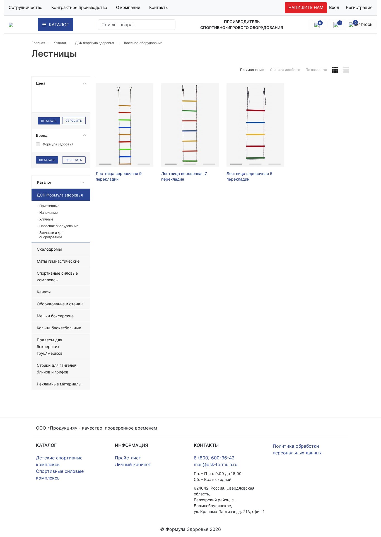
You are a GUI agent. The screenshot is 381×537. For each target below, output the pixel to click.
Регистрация (359, 7)
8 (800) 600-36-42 (214, 458)
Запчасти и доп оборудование (51, 235)
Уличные (46, 219)
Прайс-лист (128, 458)
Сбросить (74, 120)
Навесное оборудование (59, 226)
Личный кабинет (133, 464)
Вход (334, 7)
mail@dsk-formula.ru (215, 464)
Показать (49, 121)
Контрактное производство (79, 7)
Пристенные (49, 206)
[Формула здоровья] (11, 24)
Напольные (48, 213)
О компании (128, 7)
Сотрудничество (25, 7)
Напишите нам (305, 7)
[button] (335, 69)
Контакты (158, 7)
